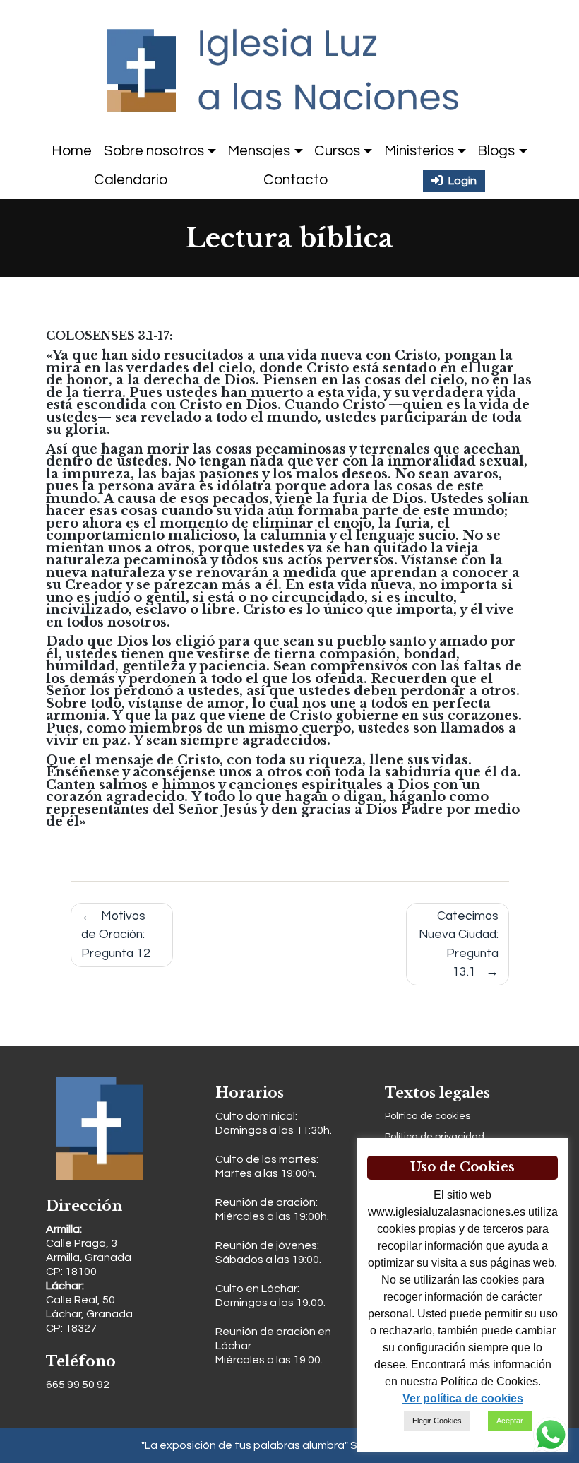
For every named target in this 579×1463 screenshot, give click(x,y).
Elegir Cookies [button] (437, 1420)
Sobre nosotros (154, 150)
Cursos (337, 150)
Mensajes (258, 150)
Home (72, 150)
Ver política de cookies (462, 1398)
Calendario (130, 179)
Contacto (295, 179)
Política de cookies (427, 1116)
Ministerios (419, 150)
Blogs (496, 150)
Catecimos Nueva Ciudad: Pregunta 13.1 (459, 944)
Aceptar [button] (509, 1420)
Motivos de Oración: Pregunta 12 (115, 935)
